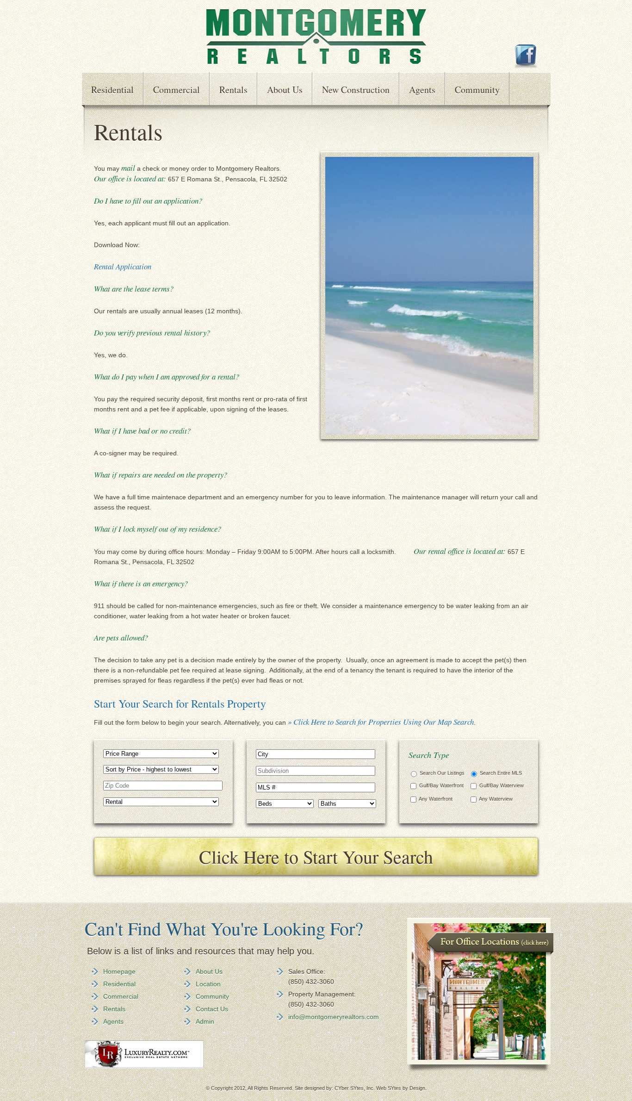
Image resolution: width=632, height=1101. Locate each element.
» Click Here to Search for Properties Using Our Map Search (381, 721)
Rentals (233, 89)
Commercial (176, 89)
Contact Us (212, 1009)
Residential (112, 89)
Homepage (119, 971)
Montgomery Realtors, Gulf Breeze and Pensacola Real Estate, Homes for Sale (316, 37)
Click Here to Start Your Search (316, 856)
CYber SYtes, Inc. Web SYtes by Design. (381, 1088)
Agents (422, 89)
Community (477, 89)
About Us (285, 89)
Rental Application (122, 266)
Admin (205, 1021)
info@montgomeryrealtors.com (333, 1016)
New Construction (356, 89)
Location (208, 984)
